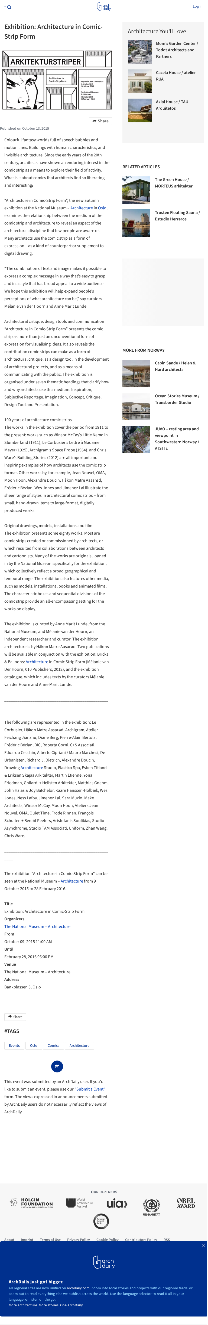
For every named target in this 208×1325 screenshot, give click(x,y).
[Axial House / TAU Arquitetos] (140, 110)
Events (14, 1045)
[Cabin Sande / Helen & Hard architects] (136, 373)
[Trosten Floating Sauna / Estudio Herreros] (136, 223)
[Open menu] (7, 6)
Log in (198, 6)
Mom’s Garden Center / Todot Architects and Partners (177, 50)
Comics (53, 1045)
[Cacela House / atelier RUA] (140, 81)
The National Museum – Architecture (37, 927)
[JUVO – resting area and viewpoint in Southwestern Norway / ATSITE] (136, 439)
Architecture (81, 208)
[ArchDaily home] (104, 6)
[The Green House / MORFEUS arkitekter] (136, 190)
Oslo (102, 208)
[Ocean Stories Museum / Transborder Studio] (136, 406)
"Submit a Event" (89, 1089)
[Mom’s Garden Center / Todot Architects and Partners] (140, 52)
